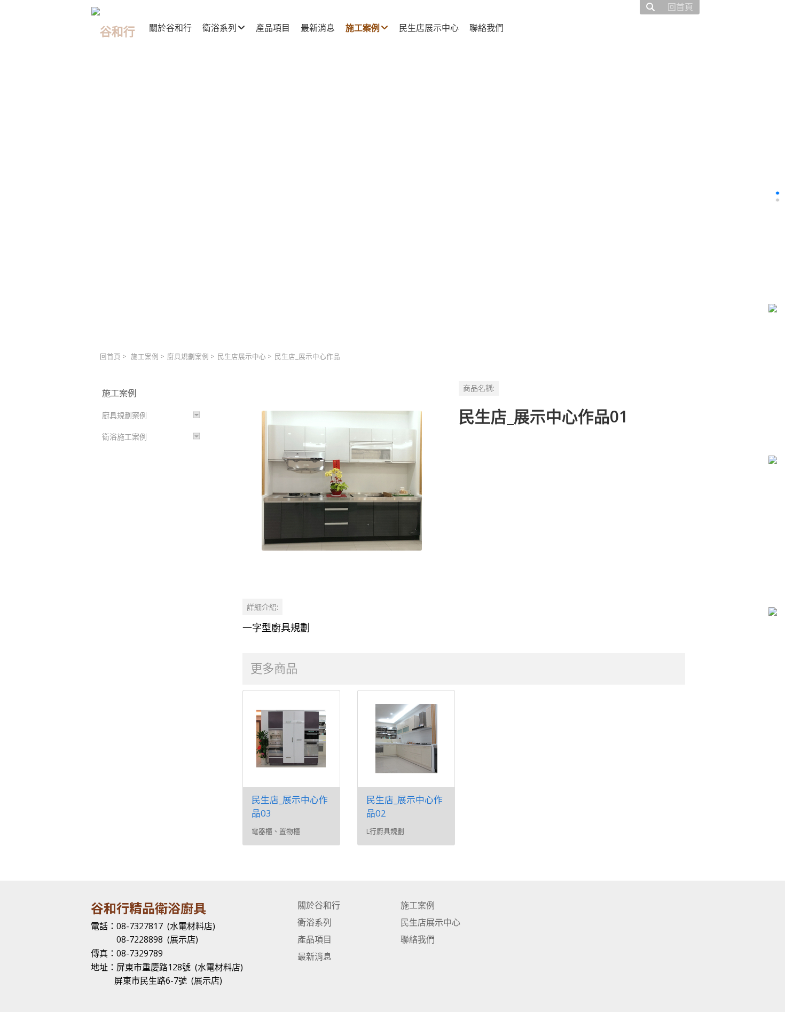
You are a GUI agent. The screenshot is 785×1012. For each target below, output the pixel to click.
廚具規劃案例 (188, 356)
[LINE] (772, 613)
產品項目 (314, 939)
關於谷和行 (318, 905)
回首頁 (110, 356)
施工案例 (145, 356)
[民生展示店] (772, 309)
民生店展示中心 (241, 356)
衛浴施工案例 (124, 437)
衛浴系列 (314, 922)
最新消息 (314, 956)
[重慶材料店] (772, 461)
